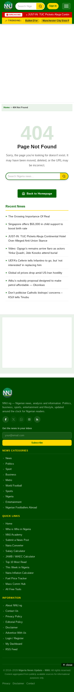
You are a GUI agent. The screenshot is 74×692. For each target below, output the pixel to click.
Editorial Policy (14, 621)
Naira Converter (14, 545)
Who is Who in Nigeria (18, 529)
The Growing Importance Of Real (29, 216)
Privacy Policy (14, 616)
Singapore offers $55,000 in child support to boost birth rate (35, 226)
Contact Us (12, 610)
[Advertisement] (37, 62)
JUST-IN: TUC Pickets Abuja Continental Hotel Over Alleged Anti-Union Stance (37, 238)
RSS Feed (11, 649)
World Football (14, 485)
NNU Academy (14, 534)
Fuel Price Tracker (16, 578)
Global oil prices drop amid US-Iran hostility (35, 272)
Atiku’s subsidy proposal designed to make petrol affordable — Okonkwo (34, 282)
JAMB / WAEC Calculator (20, 556)
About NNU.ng (14, 605)
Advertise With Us (16, 632)
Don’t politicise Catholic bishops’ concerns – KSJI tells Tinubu (35, 295)
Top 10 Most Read (16, 562)
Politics (10, 463)
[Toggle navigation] (66, 6)
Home (7, 107)
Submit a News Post (17, 540)
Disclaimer (12, 627)
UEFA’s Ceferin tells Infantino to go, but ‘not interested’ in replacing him (35, 262)
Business (11, 474)
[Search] (40, 6)
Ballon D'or (30, 21)
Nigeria (9, 496)
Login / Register (14, 638)
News (9, 458)
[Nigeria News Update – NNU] (8, 6)
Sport (9, 469)
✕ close (67, 664)
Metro (9, 480)
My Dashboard (14, 643)
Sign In (53, 6)
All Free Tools (13, 589)
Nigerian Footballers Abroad (21, 507)
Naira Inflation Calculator (20, 572)
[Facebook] (5, 419)
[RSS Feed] (37, 419)
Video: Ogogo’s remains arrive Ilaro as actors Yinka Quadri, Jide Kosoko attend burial (36, 250)
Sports (9, 491)
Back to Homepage (39, 193)
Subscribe (37, 442)
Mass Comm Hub (15, 583)
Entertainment (14, 501)
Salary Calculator (15, 551)
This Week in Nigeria (17, 567)
